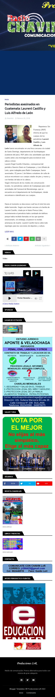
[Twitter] (20, 239)
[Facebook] (14, 239)
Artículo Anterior (12, 245)
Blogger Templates (17, 689)
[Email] (38, 239)
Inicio (7, 99)
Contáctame (31, 693)
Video (5, 258)
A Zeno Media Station (11, 303)
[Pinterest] (26, 239)
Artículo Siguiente (42, 245)
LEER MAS (9, 232)
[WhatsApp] (32, 239)
